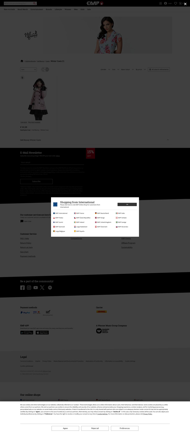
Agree (65, 428)
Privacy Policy (147, 414)
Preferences (125, 428)
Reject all (95, 428)
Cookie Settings (102, 414)
